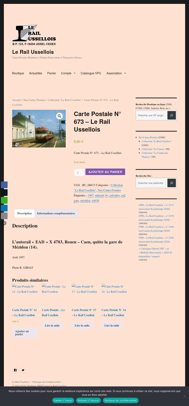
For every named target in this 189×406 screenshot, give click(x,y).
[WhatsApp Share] (4, 200)
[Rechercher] (171, 183)
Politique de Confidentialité (46, 381)
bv (106, 195)
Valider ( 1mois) (63, 400)
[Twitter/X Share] (4, 192)
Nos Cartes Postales (34, 100)
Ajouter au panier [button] (22, 332)
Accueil (16, 100)
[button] (59, 116)
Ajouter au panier (105, 172)
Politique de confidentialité (121, 400)
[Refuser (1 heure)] (184, 396)
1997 (91, 195)
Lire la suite (52, 325)
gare (76, 200)
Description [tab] (24, 213)
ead (123, 195)
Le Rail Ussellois (33, 51)
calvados (114, 195)
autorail (99, 195)
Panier (51, 73)
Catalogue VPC (91, 73)
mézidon (85, 200)
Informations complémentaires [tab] (56, 213)
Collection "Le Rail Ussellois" (65, 100)
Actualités (35, 73)
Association (114, 73)
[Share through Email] (4, 216)
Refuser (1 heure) (88, 400)
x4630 (95, 200)
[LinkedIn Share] (4, 208)
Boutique (18, 73)
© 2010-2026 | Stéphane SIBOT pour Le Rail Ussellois (39, 385)
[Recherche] (171, 115)
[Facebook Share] (4, 184)
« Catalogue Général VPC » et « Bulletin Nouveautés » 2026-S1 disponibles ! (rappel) (155, 252)
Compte (66, 73)
